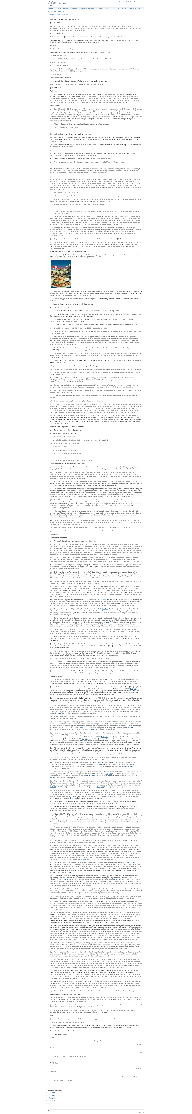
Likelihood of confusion (62, 14)
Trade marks (51, 14)
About (120, 2)
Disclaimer (51, 1111)
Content (128, 2)
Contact (136, 2)
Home (113, 2)
